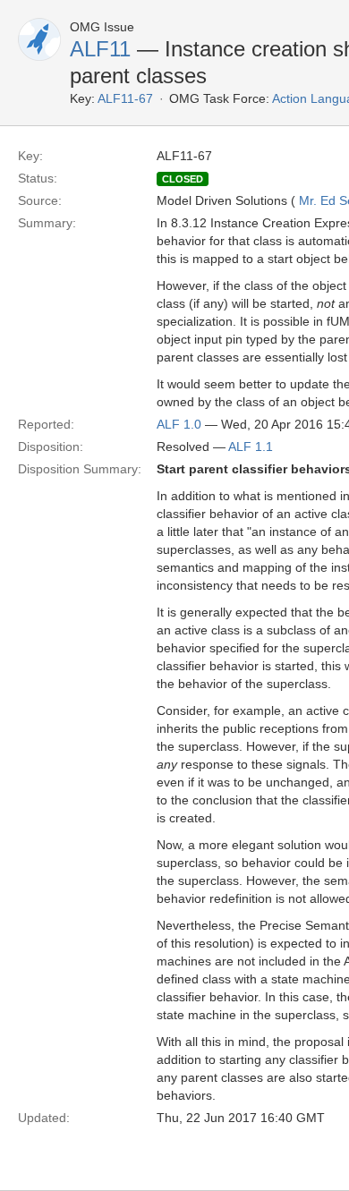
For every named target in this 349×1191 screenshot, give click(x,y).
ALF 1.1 (250, 446)
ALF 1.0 (179, 424)
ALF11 (100, 49)
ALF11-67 (125, 98)
